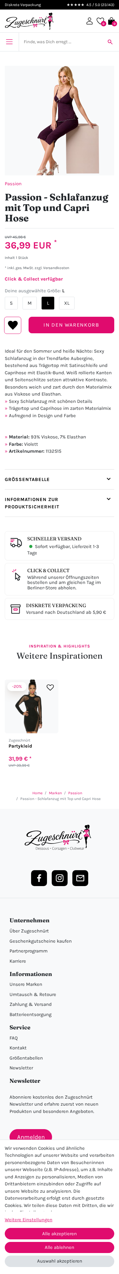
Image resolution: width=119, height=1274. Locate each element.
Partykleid (20, 746)
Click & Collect (48, 570)
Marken (55, 793)
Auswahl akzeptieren (59, 1261)
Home (37, 793)
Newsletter (21, 1068)
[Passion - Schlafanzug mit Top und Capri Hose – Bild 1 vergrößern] (59, 120)
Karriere (18, 961)
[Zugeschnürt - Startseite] (29, 21)
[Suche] (110, 42)
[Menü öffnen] (9, 42)
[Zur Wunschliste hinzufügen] (50, 687)
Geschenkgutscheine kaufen (41, 941)
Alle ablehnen (59, 1247)
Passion (13, 183)
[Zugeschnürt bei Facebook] (39, 878)
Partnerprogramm (29, 951)
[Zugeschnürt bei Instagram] (60, 878)
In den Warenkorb (71, 325)
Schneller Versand (54, 539)
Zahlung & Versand (31, 1004)
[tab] (59, 479)
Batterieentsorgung (30, 1014)
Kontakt (18, 1048)
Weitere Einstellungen (28, 1220)
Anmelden (31, 1137)
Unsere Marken (26, 984)
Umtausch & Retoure (33, 994)
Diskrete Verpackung (56, 605)
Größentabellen (26, 1058)
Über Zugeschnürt (29, 931)
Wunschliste (13, 325)
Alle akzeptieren (59, 1234)
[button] (89, 21)
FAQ (14, 1038)
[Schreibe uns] (80, 878)
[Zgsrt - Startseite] (59, 838)
